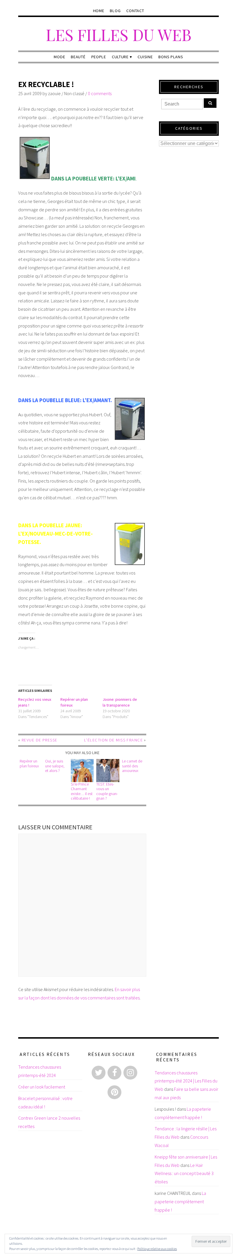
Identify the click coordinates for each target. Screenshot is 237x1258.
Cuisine (145, 56)
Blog (115, 10)
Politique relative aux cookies (157, 1248)
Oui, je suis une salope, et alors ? (54, 766)
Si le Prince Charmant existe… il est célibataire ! (81, 791)
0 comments (100, 93)
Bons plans (170, 56)
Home (98, 10)
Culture (120, 56)
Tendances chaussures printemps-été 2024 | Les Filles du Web (186, 1081)
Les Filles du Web (118, 34)
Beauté (78, 56)
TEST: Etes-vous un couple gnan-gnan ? (107, 791)
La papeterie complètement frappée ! (180, 1201)
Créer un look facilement (41, 1087)
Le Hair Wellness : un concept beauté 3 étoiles (184, 1173)
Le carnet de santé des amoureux (132, 766)
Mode (59, 56)
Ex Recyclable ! (46, 84)
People (98, 56)
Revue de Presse (40, 740)
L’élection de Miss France (113, 740)
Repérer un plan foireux (29, 763)
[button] (82, 770)
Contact (135, 10)
